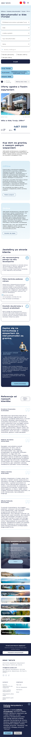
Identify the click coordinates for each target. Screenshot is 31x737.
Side (3, 28)
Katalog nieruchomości (13, 11)
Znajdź (15, 61)
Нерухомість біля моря (8, 694)
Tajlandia (6, 613)
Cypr (4, 594)
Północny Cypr (8, 619)
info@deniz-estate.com (10, 667)
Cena (4, 44)
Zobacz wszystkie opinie (24, 398)
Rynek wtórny (22, 54)
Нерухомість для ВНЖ (8, 698)
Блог (17, 692)
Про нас (18, 684)
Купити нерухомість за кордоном (7, 686)
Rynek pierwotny (8, 54)
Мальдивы (7, 632)
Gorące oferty (7, 57)
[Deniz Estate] (5, 2)
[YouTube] (21, 3)
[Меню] (28, 2)
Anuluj (18, 733)
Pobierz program (9, 194)
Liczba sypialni (7, 33)
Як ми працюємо (21, 687)
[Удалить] (28, 72)
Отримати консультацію (15, 652)
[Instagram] (24, 3)
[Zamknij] (29, 704)
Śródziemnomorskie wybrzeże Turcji (14, 22)
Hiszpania (6, 574)
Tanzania (6, 626)
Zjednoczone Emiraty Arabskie (15, 600)
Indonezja (6, 587)
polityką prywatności (12, 710)
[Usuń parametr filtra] (11, 68)
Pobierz (15, 561)
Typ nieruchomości (8, 38)
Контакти (19, 689)
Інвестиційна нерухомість (7, 690)
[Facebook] (9, 675)
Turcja (23, 11)
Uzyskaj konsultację (20, 383)
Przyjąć (8, 733)
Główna (3, 11)
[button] (27, 112)
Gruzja (5, 606)
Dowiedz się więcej (9, 233)
